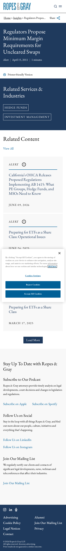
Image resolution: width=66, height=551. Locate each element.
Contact (8, 534)
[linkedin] (11, 510)
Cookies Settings (33, 276)
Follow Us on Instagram (17, 447)
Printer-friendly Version (20, 74)
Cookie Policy (12, 523)
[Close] (59, 253)
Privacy (39, 528)
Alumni (39, 517)
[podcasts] (16, 510)
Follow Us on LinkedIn (17, 440)
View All (8, 148)
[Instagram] (5, 510)
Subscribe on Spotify (44, 404)
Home (7, 18)
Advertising (10, 517)
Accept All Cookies (33, 294)
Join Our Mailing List (16, 483)
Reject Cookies (33, 285)
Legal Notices (11, 528)
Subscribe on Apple (15, 404)
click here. (52, 266)
